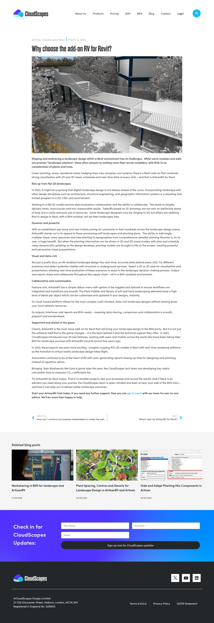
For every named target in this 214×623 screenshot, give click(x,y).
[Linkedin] (197, 578)
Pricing (114, 13)
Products (98, 13)
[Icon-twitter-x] (175, 578)
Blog (151, 13)
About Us (80, 13)
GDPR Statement (187, 603)
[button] (197, 13)
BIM (127, 13)
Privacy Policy (161, 603)
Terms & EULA (138, 603)
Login (180, 13)
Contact (166, 13)
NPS (139, 13)
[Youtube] (186, 578)
